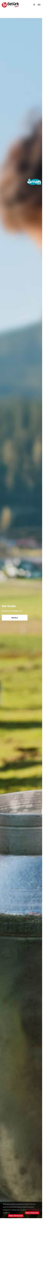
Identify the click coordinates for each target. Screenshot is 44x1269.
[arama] (34, 4)
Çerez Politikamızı (32, 1210)
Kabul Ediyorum (32, 1213)
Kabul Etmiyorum (16, 1216)
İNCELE (14, 618)
